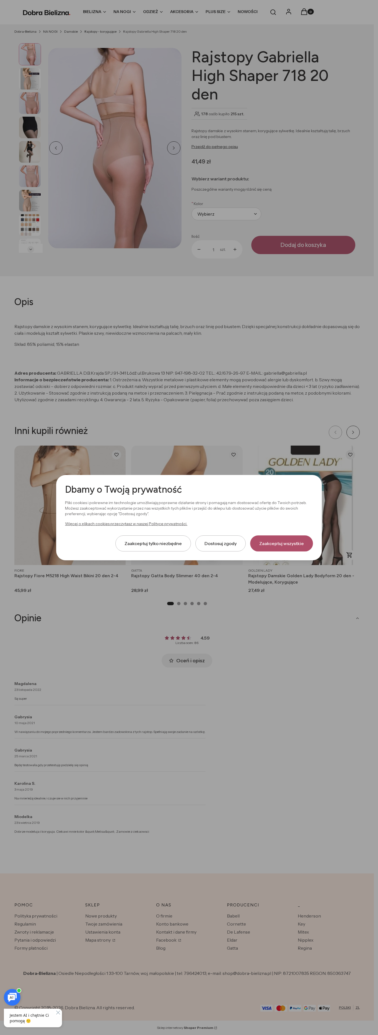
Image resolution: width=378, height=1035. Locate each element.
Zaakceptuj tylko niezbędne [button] (153, 543)
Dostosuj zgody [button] (220, 543)
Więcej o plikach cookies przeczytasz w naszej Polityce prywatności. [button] (126, 523)
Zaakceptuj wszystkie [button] (281, 543)
